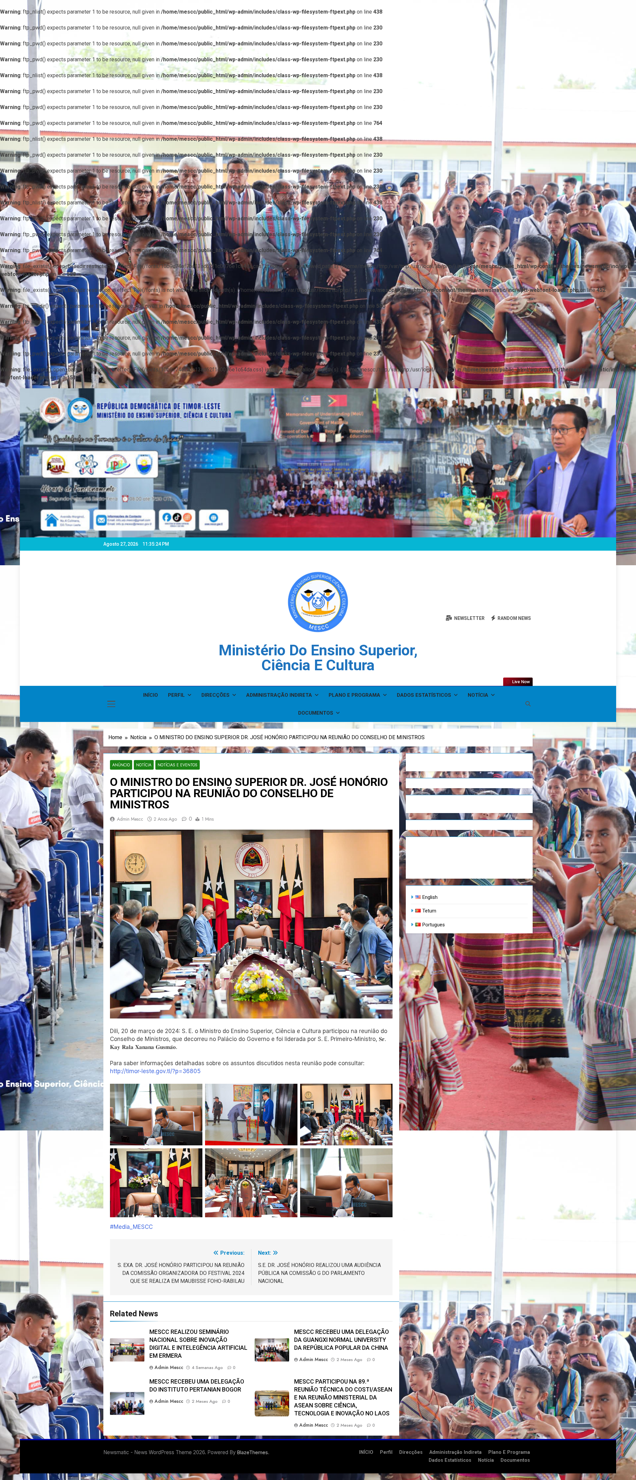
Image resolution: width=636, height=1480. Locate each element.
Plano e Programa (354, 695)
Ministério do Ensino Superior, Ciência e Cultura (318, 657)
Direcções (215, 695)
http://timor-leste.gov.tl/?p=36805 (155, 1071)
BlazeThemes (252, 1452)
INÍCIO (150, 695)
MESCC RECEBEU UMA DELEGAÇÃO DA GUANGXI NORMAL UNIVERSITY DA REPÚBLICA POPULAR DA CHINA (341, 1340)
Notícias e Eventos (177, 765)
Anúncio (121, 765)
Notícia (478, 695)
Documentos (315, 713)
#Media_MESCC (131, 1227)
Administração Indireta (279, 695)
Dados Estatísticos (424, 695)
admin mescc (130, 819)
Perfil (176, 695)
